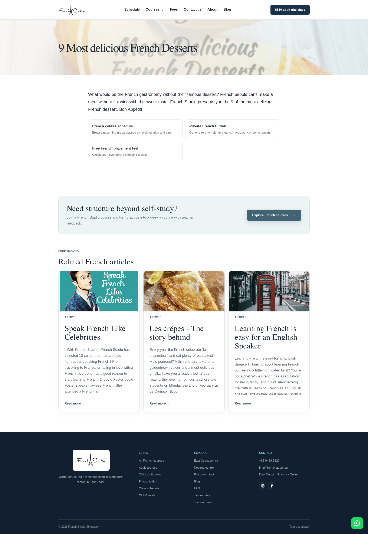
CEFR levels (147, 495)
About (212, 9)
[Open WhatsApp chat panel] (357, 523)
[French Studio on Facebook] (271, 485)
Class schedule (149, 488)
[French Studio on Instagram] (262, 485)
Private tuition (148, 481)
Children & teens (150, 474)
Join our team (203, 502)
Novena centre (204, 467)
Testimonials (202, 495)
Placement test (204, 474)
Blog (227, 9)
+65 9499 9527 (269, 460)
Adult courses (148, 467)
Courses (155, 9)
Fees (174, 9)
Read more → (75, 403)
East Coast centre (206, 460)
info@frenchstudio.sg (273, 467)
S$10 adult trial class (290, 9)
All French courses (151, 460)
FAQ (197, 488)
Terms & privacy (299, 526)
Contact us (192, 9)
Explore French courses (274, 215)
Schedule (132, 9)
